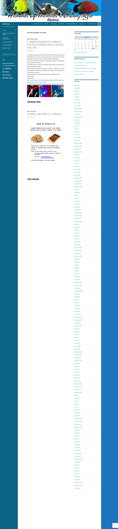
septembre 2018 (78, 360)
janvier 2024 (77, 175)
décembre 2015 (78, 453)
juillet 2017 (77, 398)
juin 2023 (76, 195)
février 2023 (77, 207)
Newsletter (61, 23)
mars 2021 (76, 273)
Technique (6, 75)
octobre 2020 (77, 288)
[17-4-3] (58, 91)
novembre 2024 (78, 146)
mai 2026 (76, 94)
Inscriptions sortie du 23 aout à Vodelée (84, 71)
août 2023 (76, 189)
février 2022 (77, 241)
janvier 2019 (77, 349)
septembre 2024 (78, 152)
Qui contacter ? (37, 23)
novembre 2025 (78, 111)
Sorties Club (82, 23)
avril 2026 (76, 97)
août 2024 (76, 154)
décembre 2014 (78, 482)
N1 (11, 65)
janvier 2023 (77, 210)
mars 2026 (76, 99)
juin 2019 (76, 334)
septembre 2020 (78, 291)
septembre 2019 (78, 325)
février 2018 (77, 378)
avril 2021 (76, 270)
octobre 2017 (77, 389)
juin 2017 (76, 401)
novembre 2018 (78, 354)
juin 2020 (76, 299)
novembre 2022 (78, 215)
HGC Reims (6, 24)
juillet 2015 (77, 462)
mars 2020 (76, 308)
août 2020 (76, 294)
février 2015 (77, 476)
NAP (3, 69)
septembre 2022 (78, 221)
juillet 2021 (77, 262)
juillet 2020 (77, 297)
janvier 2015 (77, 479)
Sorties (5, 71)
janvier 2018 (77, 381)
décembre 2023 (78, 178)
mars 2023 (76, 204)
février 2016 (77, 447)
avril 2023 (76, 201)
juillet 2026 (77, 88)
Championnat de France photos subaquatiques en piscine (45, 44)
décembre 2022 (78, 212)
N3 (14, 65)
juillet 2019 (77, 331)
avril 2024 (76, 166)
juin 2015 (76, 465)
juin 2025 (76, 125)
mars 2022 (76, 239)
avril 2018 (76, 372)
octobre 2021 (77, 253)
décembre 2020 (78, 282)
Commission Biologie (7, 42)
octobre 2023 (77, 183)
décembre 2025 (78, 108)
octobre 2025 (77, 114)
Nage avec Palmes (6, 48)
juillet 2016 (77, 433)
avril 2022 (76, 236)
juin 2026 (76, 91)
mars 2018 (76, 375)
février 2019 (77, 346)
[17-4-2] (45, 91)
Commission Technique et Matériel (8, 34)
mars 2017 (76, 410)
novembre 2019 (78, 320)
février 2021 (77, 276)
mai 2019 (76, 337)
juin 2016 (76, 436)
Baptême (46, 23)
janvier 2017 (77, 415)
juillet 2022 (77, 227)
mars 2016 (76, 444)
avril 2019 (76, 340)
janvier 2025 (77, 140)
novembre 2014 (78, 485)
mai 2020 (76, 302)
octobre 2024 (77, 149)
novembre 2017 (78, 386)
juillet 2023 (77, 192)
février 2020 (77, 311)
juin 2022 (76, 230)
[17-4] (33, 91)
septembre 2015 (78, 459)
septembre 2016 (78, 427)
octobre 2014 (77, 488)
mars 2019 (76, 343)
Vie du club (33, 111)
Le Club (4, 30)
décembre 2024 (78, 143)
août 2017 (76, 395)
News (36, 39)
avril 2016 (76, 441)
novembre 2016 (78, 421)
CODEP (3, 65)
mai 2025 (76, 128)
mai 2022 (76, 233)
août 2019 (76, 328)
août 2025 (76, 120)
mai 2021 (76, 268)
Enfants (8, 65)
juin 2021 (76, 265)
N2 (13, 65)
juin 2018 (76, 366)
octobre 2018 (77, 357)
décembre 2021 (78, 247)
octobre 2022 (77, 218)
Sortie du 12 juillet (78, 74)
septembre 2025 (78, 117)
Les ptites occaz (92, 23)
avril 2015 (76, 470)
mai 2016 (76, 439)
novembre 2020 (78, 285)
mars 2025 (76, 134)
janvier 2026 (77, 105)
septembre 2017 (78, 392)
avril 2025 (76, 131)
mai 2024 (76, 163)
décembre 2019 (78, 317)
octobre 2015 (77, 456)
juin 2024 (76, 160)
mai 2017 (76, 404)
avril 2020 (76, 305)
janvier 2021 (77, 279)
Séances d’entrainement (71, 23)
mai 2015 (76, 468)
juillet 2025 (77, 123)
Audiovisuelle (31, 39)
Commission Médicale (7, 44)
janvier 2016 (77, 450)
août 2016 (76, 430)
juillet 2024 (77, 157)
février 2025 (77, 137)
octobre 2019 (77, 323)
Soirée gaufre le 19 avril (44, 114)
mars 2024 (76, 169)
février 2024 (77, 172)
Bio (13, 63)
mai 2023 (76, 198)
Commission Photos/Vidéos (5, 38)
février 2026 (77, 102)
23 (96, 46)
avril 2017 (76, 407)
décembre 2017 (78, 383)
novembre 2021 (78, 250)
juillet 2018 (77, 363)
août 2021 (76, 259)
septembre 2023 (78, 186)
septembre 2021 (78, 256)
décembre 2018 (78, 352)
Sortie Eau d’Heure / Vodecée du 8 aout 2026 (85, 62)
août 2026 (76, 85)
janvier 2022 (77, 244)
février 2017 (77, 412)
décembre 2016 (78, 418)
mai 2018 (76, 369)
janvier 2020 (77, 314)
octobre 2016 (77, 424)
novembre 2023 (78, 181)
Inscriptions (54, 23)
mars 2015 (76, 473)
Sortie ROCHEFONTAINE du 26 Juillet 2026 (85, 68)
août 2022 (76, 224)
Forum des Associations (80, 65)
